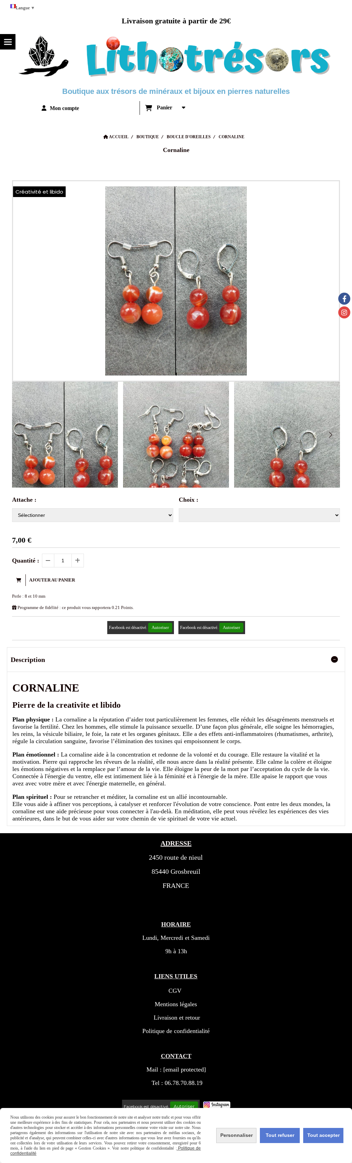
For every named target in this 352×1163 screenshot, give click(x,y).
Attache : (24, 499)
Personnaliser (236, 1135)
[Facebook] (344, 299)
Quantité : (25, 560)
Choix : (188, 499)
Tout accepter (323, 1135)
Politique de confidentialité (176, 1031)
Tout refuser (280, 1135)
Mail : (176, 1069)
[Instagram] (344, 312)
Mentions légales (176, 1004)
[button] (330, 434)
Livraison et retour (176, 1017)
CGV (175, 990)
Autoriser (160, 627)
